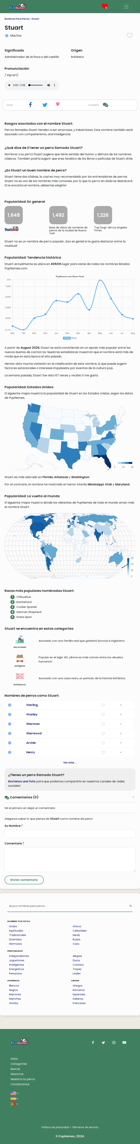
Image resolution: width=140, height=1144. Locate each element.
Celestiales (80, 931)
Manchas (15, 999)
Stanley (32, 714)
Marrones (15, 994)
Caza (76, 944)
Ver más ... (70, 762)
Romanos (79, 990)
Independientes (19, 956)
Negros (13, 990)
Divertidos (15, 939)
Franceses (79, 1003)
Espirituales (16, 931)
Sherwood (34, 733)
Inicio (14, 1059)
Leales (77, 973)
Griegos (77, 985)
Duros (76, 960)
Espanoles (79, 994)
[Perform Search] (131, 906)
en (17, 1092)
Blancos (14, 985)
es (17, 1098)
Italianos (78, 999)
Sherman (33, 724)
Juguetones (16, 960)
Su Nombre (14, 826)
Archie (31, 743)
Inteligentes (16, 965)
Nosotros (17, 1074)
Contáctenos (20, 1084)
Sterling (32, 705)
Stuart (35, 18)
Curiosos (78, 965)
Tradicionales (17, 935)
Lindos (13, 926)
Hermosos (15, 944)
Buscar (15, 1069)
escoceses (19, 647)
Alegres (77, 956)
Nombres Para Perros (17, 18)
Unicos (77, 926)
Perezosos (15, 973)
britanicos (20, 684)
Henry (30, 752)
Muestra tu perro (23, 1079)
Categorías (19, 1064)
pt (17, 1103)
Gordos (13, 1003)
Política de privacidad (55, 1127)
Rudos (76, 939)
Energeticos (16, 969)
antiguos (19, 665)
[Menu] (126, 6)
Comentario (14, 843)
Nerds (76, 935)
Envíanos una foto (22, 781)
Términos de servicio (85, 1127)
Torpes (77, 969)
